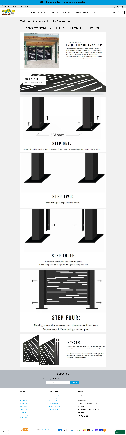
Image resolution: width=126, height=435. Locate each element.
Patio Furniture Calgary (54, 395)
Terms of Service (24, 412)
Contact (22, 398)
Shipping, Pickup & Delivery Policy (28, 415)
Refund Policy (23, 406)
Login (118, 6)
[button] (37, 12)
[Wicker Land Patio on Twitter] (8, 6)
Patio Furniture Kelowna (54, 400)
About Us (22, 395)
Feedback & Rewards (25, 417)
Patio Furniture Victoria (54, 406)
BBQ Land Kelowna (53, 403)
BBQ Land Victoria (53, 409)
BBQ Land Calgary (53, 398)
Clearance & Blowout (20, 6)
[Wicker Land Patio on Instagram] (5, 6)
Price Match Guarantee (25, 400)
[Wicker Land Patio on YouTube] (11, 6)
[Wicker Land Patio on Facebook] (2, 6)
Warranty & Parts (24, 403)
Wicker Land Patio (44, 429)
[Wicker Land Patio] (8, 12)
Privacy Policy (23, 409)
